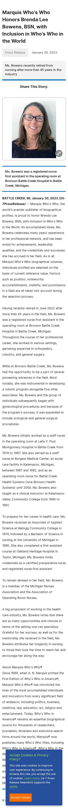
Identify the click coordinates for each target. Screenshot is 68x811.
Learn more (31, 778)
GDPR (13, 786)
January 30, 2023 (44, 52)
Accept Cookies (20, 797)
